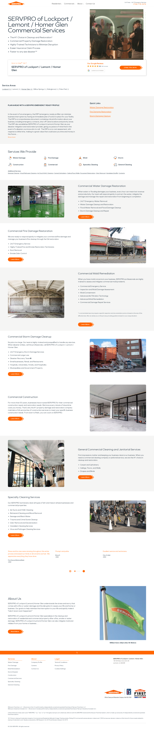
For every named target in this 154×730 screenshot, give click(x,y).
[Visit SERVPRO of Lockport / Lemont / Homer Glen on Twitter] (77, 652)
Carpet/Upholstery (60, 173)
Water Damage (13, 662)
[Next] (83, 571)
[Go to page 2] (77, 571)
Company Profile (36, 662)
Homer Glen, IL (26, 89)
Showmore (11, 137)
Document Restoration (87, 173)
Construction (12, 675)
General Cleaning (13, 685)
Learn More (85, 217)
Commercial (69, 4)
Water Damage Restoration (102, 107)
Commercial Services (15, 678)
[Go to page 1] (75, 571)
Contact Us (90, 4)
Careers (34, 665)
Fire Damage (12, 665)
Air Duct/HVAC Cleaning (45, 173)
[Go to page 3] (79, 571)
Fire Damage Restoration (100, 112)
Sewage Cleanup (13, 173)
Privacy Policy (59, 665)
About (79, 4)
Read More (15, 632)
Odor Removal (100, 173)
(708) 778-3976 (139, 4)
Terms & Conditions (61, 662)
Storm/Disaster (13, 672)
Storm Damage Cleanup (100, 116)
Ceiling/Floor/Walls (73, 173)
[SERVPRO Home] (16, 3)
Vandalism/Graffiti (112, 173)
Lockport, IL (6, 89)
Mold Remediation (14, 669)
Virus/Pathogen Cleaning (28, 173)
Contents (122, 173)
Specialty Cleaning (14, 681)
